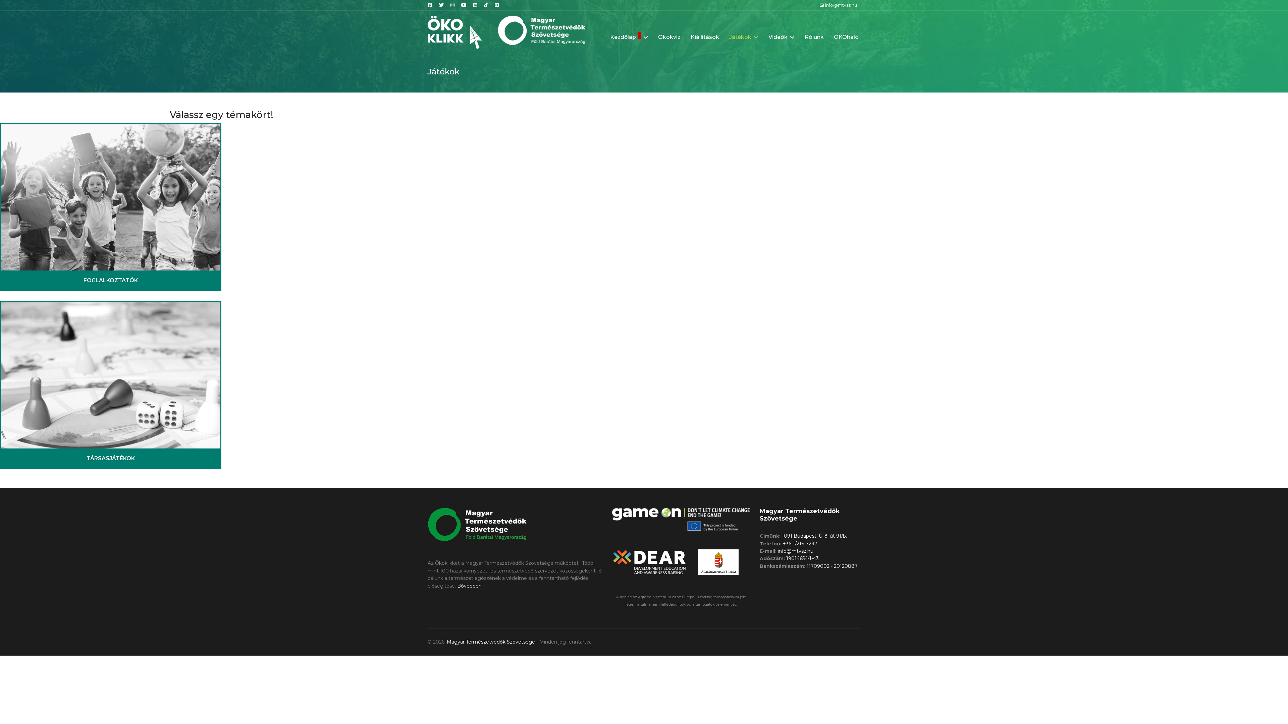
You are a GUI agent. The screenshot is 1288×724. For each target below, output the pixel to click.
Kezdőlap (623, 37)
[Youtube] (464, 5)
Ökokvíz (669, 37)
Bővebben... (471, 586)
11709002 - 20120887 (832, 566)
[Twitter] (441, 5)
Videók (778, 37)
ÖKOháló (846, 37)
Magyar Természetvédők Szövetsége (491, 642)
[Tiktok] (486, 5)
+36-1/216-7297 (800, 544)
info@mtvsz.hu (841, 5)
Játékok (740, 37)
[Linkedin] (475, 5)
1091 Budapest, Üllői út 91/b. (814, 536)
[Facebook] (430, 5)
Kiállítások (705, 37)
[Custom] (497, 5)
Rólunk (814, 37)
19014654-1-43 (802, 558)
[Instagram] (452, 5)
